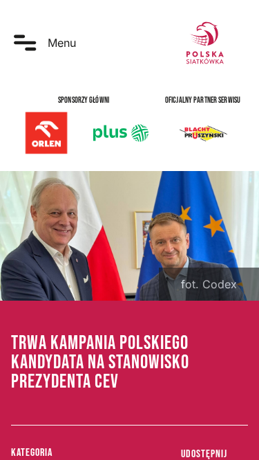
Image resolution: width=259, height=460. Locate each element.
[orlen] (46, 133)
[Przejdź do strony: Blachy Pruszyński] (203, 133)
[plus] (120, 133)
